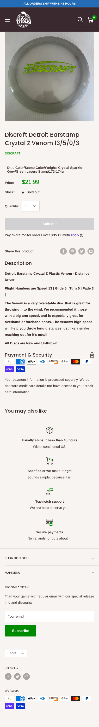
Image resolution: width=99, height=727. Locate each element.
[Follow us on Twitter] (17, 676)
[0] (90, 20)
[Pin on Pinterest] (72, 251)
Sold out (50, 224)
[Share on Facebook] (63, 251)
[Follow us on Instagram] (26, 676)
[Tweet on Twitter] (81, 251)
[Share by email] (90, 251)
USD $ (11, 653)
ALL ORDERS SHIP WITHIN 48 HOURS (50, 3)
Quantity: (12, 206)
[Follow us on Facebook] (8, 676)
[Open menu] (7, 20)
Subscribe (20, 631)
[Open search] (80, 19)
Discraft (12, 153)
